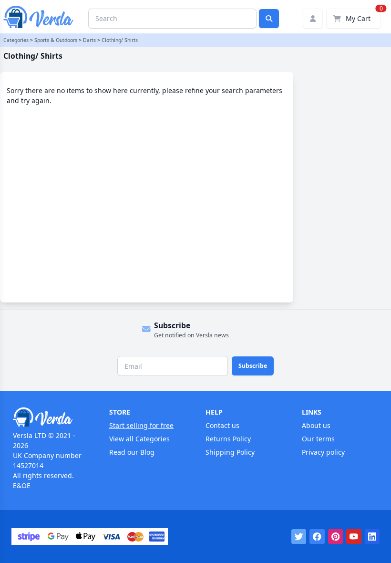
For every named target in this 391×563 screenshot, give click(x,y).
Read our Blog (131, 452)
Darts (89, 40)
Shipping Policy (230, 452)
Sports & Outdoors (55, 40)
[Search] (268, 19)
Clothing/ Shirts (120, 40)
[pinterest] (335, 536)
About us (316, 425)
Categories (16, 40)
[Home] (51, 417)
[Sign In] (313, 19)
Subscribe (252, 366)
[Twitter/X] (299, 536)
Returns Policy (228, 438)
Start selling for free (141, 425)
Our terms (318, 438)
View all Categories (139, 438)
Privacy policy (323, 452)
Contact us (222, 425)
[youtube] (354, 536)
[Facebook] (317, 536)
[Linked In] (372, 536)
